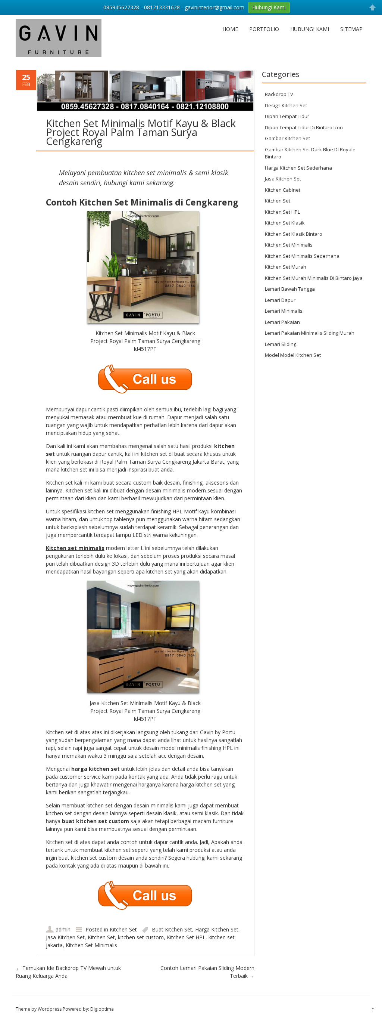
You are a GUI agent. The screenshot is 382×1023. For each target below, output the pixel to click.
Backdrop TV (279, 94)
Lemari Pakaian (282, 322)
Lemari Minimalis (284, 310)
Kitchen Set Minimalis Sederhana (302, 256)
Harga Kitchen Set (216, 929)
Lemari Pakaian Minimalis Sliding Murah (309, 333)
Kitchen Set (123, 929)
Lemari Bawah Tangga (290, 288)
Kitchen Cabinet (282, 189)
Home (230, 29)
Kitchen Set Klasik (285, 222)
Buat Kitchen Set (172, 929)
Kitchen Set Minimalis (91, 945)
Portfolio (264, 29)
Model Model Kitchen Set (293, 355)
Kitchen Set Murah (285, 266)
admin (63, 929)
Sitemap (351, 29)
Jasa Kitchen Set (65, 937)
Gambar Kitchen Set (287, 138)
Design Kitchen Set (286, 105)
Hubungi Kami (309, 29)
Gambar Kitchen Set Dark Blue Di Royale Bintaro (310, 153)
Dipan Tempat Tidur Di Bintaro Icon (304, 127)
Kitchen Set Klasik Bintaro (293, 234)
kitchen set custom (141, 937)
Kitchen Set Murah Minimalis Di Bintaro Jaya (314, 278)
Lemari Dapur (280, 300)
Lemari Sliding (280, 344)
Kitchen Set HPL (186, 937)
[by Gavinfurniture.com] (58, 54)
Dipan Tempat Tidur (287, 116)
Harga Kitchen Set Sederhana (298, 167)
